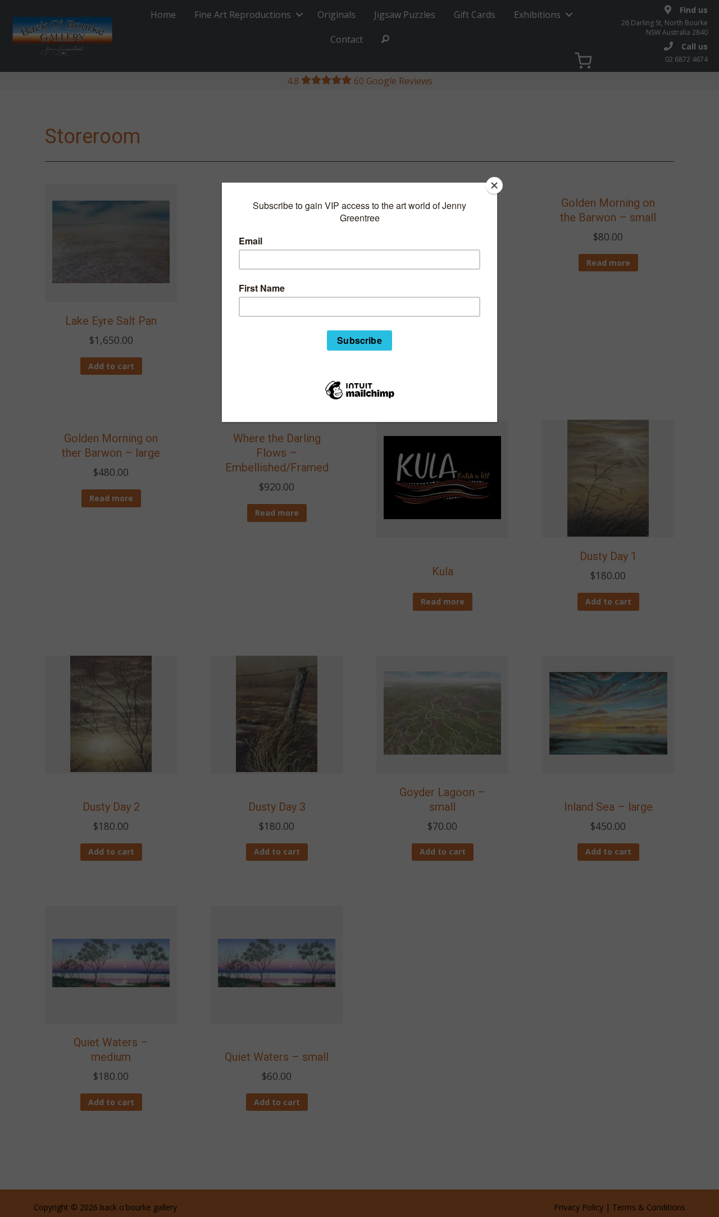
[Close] (494, 185)
